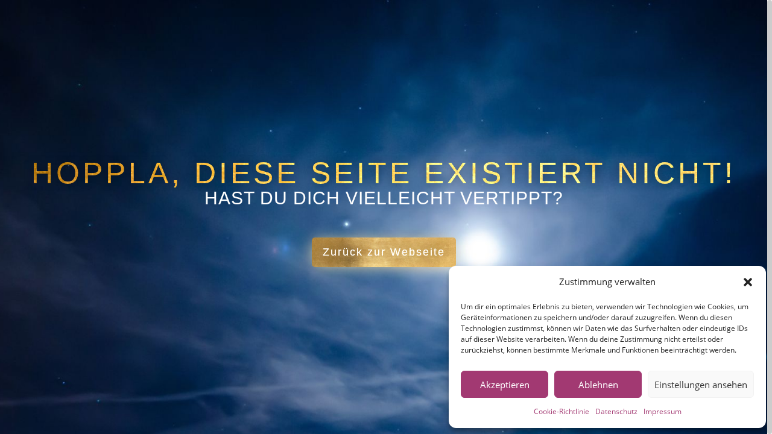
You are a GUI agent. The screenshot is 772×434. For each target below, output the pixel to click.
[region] (386, 217)
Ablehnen (598, 385)
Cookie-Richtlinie (561, 411)
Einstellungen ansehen (700, 385)
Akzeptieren (505, 385)
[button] (748, 282)
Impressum (663, 411)
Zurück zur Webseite (384, 252)
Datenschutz (616, 411)
